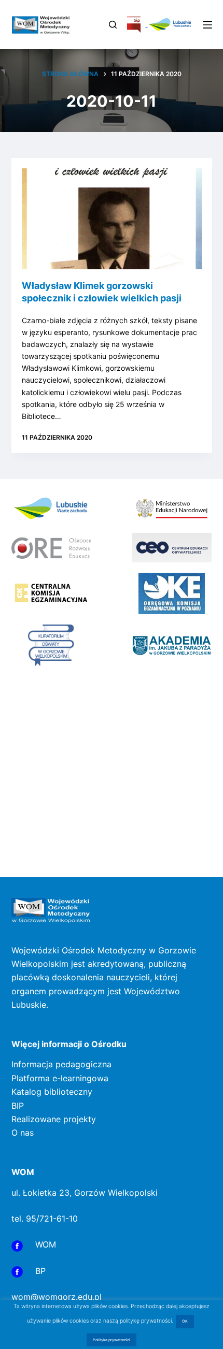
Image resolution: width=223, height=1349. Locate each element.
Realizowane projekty (53, 1119)
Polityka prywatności (111, 1340)
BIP (17, 1105)
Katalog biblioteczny (51, 1091)
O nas (22, 1132)
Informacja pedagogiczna (61, 1064)
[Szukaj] (113, 24)
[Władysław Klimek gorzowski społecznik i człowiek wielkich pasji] (112, 218)
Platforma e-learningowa (59, 1078)
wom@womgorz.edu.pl (56, 1297)
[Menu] (207, 25)
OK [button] (185, 1321)
